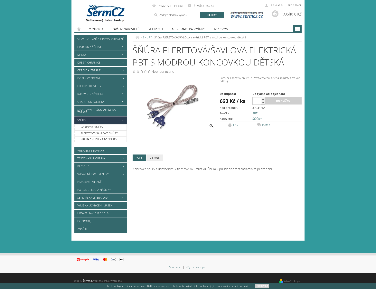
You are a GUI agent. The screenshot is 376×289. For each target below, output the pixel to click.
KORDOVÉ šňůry (92, 127)
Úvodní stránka (79, 28)
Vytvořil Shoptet (293, 281)
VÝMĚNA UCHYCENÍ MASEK (94, 205)
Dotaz (266, 125)
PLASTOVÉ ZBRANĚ (89, 182)
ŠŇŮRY (81, 120)
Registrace (295, 5)
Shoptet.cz (175, 267)
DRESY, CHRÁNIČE (89, 62)
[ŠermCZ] (105, 13)
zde (251, 286)
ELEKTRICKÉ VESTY (89, 86)
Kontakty (96, 29)
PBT (255, 113)
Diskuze (155, 157)
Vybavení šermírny (90, 150)
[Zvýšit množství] (263, 99)
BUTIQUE (83, 166)
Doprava (221, 29)
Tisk (235, 125)
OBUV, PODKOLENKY (90, 102)
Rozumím (262, 286)
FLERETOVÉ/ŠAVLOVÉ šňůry (99, 133)
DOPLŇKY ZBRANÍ (88, 78)
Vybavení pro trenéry (92, 174)
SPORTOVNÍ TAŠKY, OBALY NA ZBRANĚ (96, 111)
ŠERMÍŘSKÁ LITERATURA (92, 197)
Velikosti (155, 29)
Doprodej (84, 221)
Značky (82, 229)
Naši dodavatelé (126, 29)
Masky (81, 54)
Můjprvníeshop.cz (196, 267)
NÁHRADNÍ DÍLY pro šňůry (99, 139)
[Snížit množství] (263, 103)
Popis (139, 157)
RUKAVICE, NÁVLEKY (90, 94)
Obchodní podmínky (188, 29)
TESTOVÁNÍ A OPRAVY (91, 158)
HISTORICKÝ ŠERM (89, 47)
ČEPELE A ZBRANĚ (89, 70)
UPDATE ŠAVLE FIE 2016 (93, 213)
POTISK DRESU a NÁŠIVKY (94, 190)
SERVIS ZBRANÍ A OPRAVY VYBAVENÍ (100, 39)
